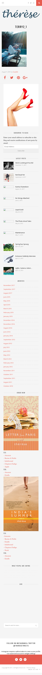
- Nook (6, 550)
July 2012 (7, 347)
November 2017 (9, 285)
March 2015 (8, 309)
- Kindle (7, 475)
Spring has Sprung (21, 244)
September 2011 (9, 378)
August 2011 (8, 382)
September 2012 (9, 339)
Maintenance (20, 233)
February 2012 (9, 363)
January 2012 (8, 367)
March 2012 (8, 359)
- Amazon (7, 455)
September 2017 (9, 289)
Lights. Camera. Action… (23, 268)
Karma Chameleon (22, 187)
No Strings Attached (22, 198)
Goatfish (15, 72)
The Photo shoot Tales (23, 221)
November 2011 (9, 370)
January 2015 (8, 316)
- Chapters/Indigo (10, 464)
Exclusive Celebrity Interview (25, 256)
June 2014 (7, 332)
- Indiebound (8, 461)
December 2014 (9, 320)
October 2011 (8, 374)
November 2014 (9, 324)
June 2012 (7, 351)
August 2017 (8, 293)
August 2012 (8, 343)
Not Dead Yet (20, 175)
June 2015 (7, 297)
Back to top (33, 669)
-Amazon (7, 536)
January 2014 (8, 336)
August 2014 (8, 328)
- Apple (6, 466)
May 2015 (7, 301)
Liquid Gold (19, 210)
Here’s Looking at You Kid (24, 163)
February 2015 (9, 312)
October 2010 (8, 386)
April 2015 (7, 305)
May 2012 (7, 355)
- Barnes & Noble (10, 458)
